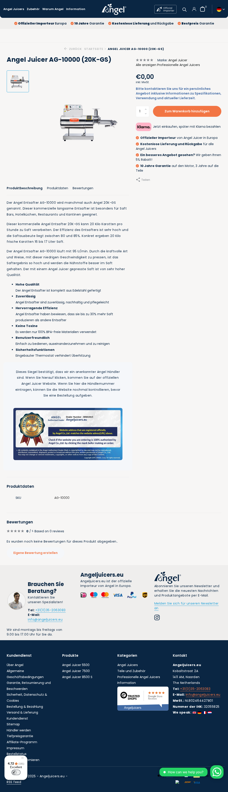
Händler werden (19, 730)
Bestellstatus (16, 754)
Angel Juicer (177, 60)
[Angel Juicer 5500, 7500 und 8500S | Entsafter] (114, 9)
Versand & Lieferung (22, 712)
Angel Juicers (13, 9)
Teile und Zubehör (131, 671)
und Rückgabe (143, 23)
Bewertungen (83, 188)
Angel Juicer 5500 (76, 665)
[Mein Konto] (194, 9)
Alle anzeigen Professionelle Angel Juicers (168, 65)
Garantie (89, 23)
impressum (15, 748)
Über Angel (15, 665)
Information (75, 9)
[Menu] (21, 758)
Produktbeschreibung (25, 188)
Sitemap (13, 724)
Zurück (75, 49)
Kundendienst (17, 718)
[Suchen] (184, 9)
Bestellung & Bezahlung (25, 706)
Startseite (93, 49)
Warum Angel (52, 9)
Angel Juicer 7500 (76, 671)
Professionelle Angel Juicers (138, 677)
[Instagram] (157, 618)
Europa (42, 23)
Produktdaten (57, 188)
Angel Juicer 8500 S (77, 677)
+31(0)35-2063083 (50, 610)
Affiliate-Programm (22, 742)
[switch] (16, 772)
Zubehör (33, 9)
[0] (201, 9)
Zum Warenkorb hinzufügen (187, 111)
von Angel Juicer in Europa (179, 138)
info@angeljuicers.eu (45, 619)
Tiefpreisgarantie (20, 736)
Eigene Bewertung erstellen (35, 553)
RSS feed (14, 782)
